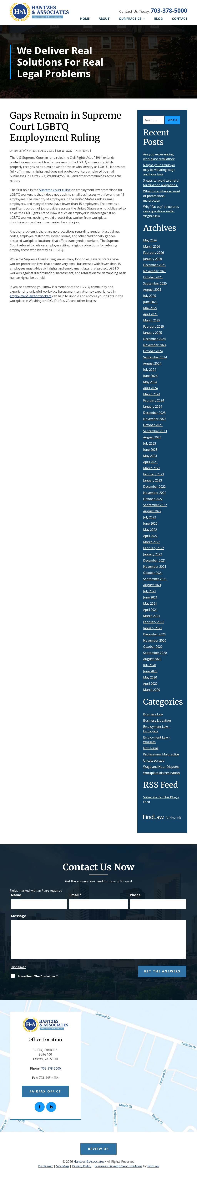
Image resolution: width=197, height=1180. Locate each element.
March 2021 (151, 616)
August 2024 (152, 363)
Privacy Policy (81, 1166)
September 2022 (155, 505)
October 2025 (153, 277)
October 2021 (153, 573)
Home (84, 19)
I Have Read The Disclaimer (37, 976)
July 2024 (149, 369)
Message (18, 916)
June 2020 (150, 671)
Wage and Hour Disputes (161, 766)
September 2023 (155, 431)
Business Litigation (157, 720)
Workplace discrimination (161, 773)
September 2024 (155, 357)
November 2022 (154, 493)
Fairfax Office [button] (45, 1091)
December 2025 (154, 265)
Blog (158, 19)
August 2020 (152, 659)
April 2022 (150, 536)
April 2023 (150, 462)
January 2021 (152, 628)
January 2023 (152, 480)
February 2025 (153, 326)
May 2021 (150, 603)
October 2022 (153, 499)
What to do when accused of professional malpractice (161, 196)
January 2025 (152, 332)
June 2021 (150, 597)
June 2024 (150, 376)
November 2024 (154, 345)
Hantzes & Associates (40, 150)
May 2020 (150, 677)
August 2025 (152, 289)
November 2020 (154, 640)
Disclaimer (18, 967)
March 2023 (151, 468)
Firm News (82, 150)
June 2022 (150, 523)
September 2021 (155, 579)
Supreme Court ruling (55, 190)
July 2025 (149, 296)
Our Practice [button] (130, 19)
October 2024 (153, 351)
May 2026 (150, 240)
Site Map (62, 1166)
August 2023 (152, 437)
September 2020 (155, 653)
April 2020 (150, 683)
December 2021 (154, 560)
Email (75, 895)
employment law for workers (30, 296)
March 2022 (151, 542)
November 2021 (154, 566)
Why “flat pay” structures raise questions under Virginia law (161, 211)
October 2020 (153, 646)
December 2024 (154, 339)
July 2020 (149, 665)
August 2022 (152, 511)
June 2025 (150, 302)
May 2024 (150, 382)
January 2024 (152, 406)
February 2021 (153, 622)
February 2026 (153, 252)
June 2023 (150, 449)
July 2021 (149, 591)
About (104, 19)
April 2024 (150, 388)
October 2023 (153, 425)
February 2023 (153, 474)
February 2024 (153, 400)
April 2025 (150, 314)
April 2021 (150, 610)
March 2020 (151, 690)
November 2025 (154, 271)
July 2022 (149, 517)
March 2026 (151, 246)
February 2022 (153, 548)
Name (16, 895)
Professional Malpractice (161, 754)
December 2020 (154, 634)
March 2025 (151, 320)
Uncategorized (153, 760)
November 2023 (154, 419)
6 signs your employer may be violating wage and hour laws (159, 169)
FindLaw (153, 1166)
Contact (180, 19)
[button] (193, 1152)
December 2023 (154, 413)
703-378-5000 (169, 10)
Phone (135, 895)
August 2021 (152, 585)
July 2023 (149, 443)
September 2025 (155, 283)
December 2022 (154, 486)
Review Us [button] (98, 1149)
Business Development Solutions (118, 1166)
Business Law (153, 714)
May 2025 (150, 308)
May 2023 (150, 456)
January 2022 (152, 554)
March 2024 (151, 394)
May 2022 (150, 529)
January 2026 (152, 259)
